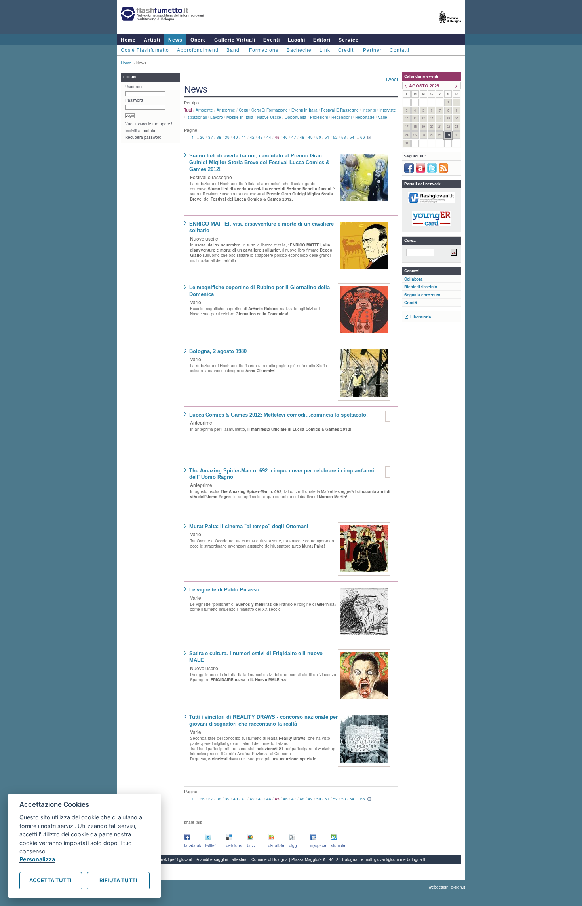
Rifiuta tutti (118, 880)
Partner (372, 50)
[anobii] (420, 171)
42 (252, 137)
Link (325, 50)
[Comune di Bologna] (450, 26)
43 (260, 137)
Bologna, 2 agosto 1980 (218, 351)
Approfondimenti (198, 50)
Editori (322, 40)
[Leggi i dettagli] (364, 178)
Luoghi (296, 40)
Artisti (152, 40)
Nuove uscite (269, 117)
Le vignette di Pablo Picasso (224, 590)
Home (128, 40)
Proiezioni (319, 117)
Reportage (365, 117)
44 (268, 137)
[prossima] (369, 138)
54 (352, 137)
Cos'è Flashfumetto (145, 50)
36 (202, 137)
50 (318, 137)
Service (349, 40)
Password (134, 100)
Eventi (271, 40)
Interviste (387, 110)
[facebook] (409, 171)
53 (343, 137)
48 (302, 137)
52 (335, 137)
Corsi (243, 110)
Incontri (369, 110)
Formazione (264, 50)
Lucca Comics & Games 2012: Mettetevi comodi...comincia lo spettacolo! (278, 415)
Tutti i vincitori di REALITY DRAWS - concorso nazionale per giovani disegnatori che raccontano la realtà (263, 720)
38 (219, 137)
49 (310, 137)
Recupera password (143, 137)
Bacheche (299, 50)
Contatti (399, 50)
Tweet (391, 79)
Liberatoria (420, 317)
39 (227, 137)
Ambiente (204, 110)
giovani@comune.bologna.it (399, 859)
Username (134, 86)
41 (244, 137)
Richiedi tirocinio (420, 287)
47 (293, 137)
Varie (382, 117)
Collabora (413, 279)
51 (327, 137)
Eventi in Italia (304, 110)
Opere (198, 40)
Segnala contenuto (422, 295)
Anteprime (226, 110)
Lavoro (216, 117)
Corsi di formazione (269, 110)
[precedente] (187, 138)
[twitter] (432, 171)
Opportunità (295, 117)
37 (210, 137)
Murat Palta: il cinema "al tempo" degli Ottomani (248, 526)
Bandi (233, 50)
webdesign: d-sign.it (447, 887)
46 (285, 137)
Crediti (346, 50)
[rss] (443, 171)
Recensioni (341, 117)
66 (362, 137)
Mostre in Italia (239, 117)
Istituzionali (196, 117)
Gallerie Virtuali (234, 40)
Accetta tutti (50, 880)
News (175, 40)
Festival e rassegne (340, 110)
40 (235, 137)
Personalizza (37, 859)
